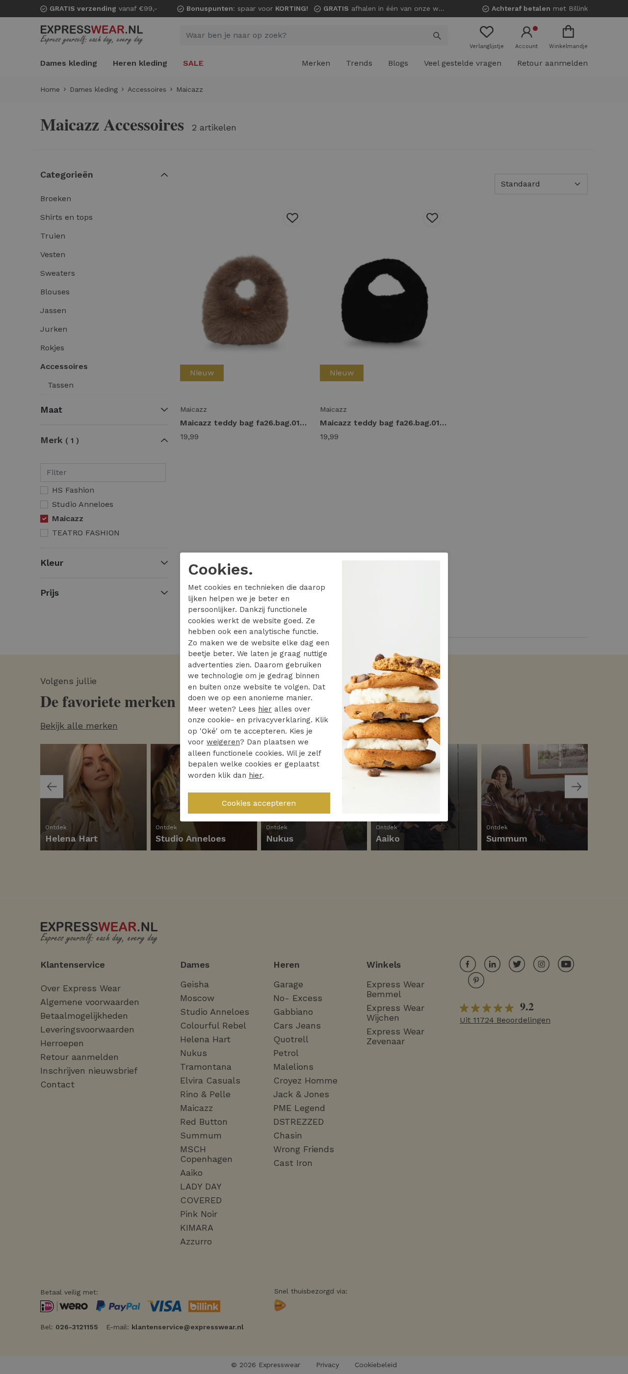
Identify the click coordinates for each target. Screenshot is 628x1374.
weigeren (223, 742)
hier (265, 709)
